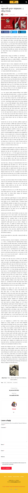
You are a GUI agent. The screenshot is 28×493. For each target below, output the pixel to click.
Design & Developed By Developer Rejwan (17, 486)
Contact (22, 476)
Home (2, 6)
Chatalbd (7, 486)
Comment (3, 427)
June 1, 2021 (12, 14)
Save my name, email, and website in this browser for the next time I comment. (14, 463)
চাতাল (5, 382)
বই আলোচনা (6, 6)
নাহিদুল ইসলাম (9, 382)
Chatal (6, 14)
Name (3, 444)
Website (3, 456)
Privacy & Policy (16, 476)
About (5, 476)
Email (2, 450)
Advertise (10, 476)
